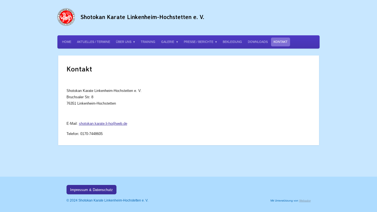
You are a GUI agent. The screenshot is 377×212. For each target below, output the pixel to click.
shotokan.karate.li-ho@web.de (103, 123)
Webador (305, 200)
